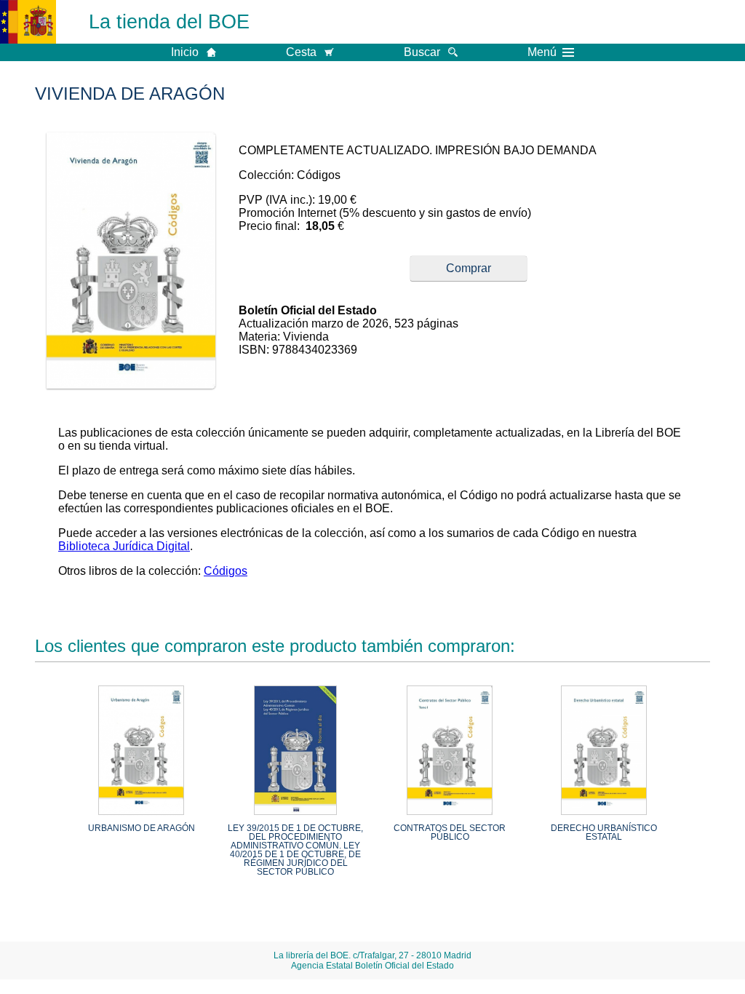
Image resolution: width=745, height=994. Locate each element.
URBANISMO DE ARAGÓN (141, 828)
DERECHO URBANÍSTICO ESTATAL (604, 832)
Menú (542, 52)
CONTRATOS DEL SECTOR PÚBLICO (450, 832)
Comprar (468, 268)
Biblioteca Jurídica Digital (124, 546)
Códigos (225, 571)
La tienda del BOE (169, 21)
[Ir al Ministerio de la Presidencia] (28, 22)
